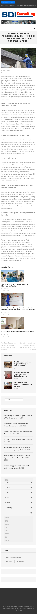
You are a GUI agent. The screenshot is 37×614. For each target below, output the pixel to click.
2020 (7, 534)
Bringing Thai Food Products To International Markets (23, 384)
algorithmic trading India (13, 557)
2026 (7, 480)
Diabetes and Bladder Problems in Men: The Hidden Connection (21, 374)
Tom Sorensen (20, 561)
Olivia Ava (6, 72)
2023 (7, 524)
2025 (7, 518)
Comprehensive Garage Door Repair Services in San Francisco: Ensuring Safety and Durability (18, 309)
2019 (7, 537)
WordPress (18, 610)
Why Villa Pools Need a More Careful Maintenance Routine (14, 285)
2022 (7, 527)
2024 (7, 521)
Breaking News (8, 2)
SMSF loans (9, 561)
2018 (7, 540)
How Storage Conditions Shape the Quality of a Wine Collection (22, 364)
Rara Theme (22, 608)
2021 (7, 531)
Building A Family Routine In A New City (16, 439)
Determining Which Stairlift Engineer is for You (18, 332)
